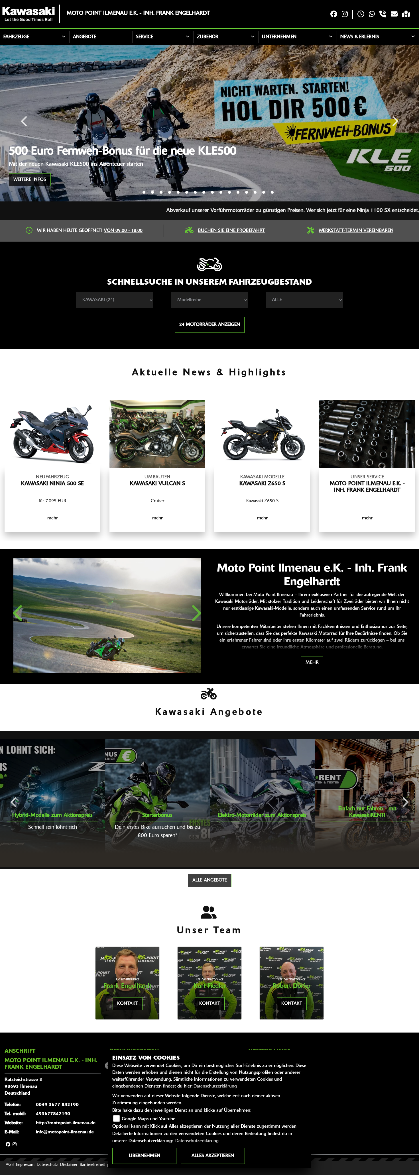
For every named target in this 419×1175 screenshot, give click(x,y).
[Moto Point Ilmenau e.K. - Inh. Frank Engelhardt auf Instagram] (344, 15)
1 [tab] (144, 192)
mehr (312, 662)
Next (394, 123)
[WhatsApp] (372, 15)
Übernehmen (144, 1156)
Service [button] (144, 37)
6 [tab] (186, 192)
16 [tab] (272, 192)
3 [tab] (161, 192)
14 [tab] (255, 192)
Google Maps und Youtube (148, 1119)
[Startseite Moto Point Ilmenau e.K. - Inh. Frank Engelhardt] (28, 14)
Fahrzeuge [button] (16, 37)
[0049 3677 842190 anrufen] (383, 15)
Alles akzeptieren (213, 1156)
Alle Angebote (209, 880)
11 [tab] (229, 192)
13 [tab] (246, 192)
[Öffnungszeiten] (361, 15)
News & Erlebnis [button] (359, 37)
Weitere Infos (29, 180)
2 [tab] (152, 192)
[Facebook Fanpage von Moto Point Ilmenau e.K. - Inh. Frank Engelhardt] (333, 15)
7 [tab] (195, 192)
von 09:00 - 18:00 (123, 231)
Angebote (84, 37)
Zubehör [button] (207, 37)
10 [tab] (220, 192)
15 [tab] (263, 192)
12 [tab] (238, 192)
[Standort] (406, 15)
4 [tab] (169, 192)
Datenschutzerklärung (215, 1086)
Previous (24, 123)
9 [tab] (212, 192)
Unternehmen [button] (279, 37)
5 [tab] (178, 192)
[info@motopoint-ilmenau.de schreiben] (394, 15)
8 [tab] (203, 192)
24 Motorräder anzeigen (209, 325)
